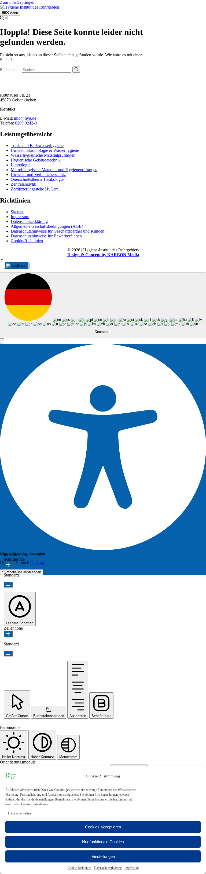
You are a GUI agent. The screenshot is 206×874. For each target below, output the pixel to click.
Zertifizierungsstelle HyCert (34, 189)
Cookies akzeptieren (103, 827)
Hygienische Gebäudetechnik (36, 160)
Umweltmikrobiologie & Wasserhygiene (45, 150)
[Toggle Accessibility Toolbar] (17, 266)
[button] (4, 18)
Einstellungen (103, 856)
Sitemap (17, 212)
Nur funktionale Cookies (103, 841)
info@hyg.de (25, 118)
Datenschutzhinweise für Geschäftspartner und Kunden (57, 231)
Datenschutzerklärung (108, 868)
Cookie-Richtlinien (79, 868)
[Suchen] (76, 69)
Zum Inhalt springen (17, 2)
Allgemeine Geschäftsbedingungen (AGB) (47, 226)
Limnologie (20, 165)
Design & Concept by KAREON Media (103, 254)
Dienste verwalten (19, 813)
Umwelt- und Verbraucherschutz (38, 174)
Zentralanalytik (23, 184)
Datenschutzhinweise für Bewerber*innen (46, 236)
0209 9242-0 (26, 123)
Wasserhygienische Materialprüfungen (43, 155)
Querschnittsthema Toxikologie (37, 179)
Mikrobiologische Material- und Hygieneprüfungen (54, 169)
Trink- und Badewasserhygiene (37, 145)
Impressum (131, 868)
